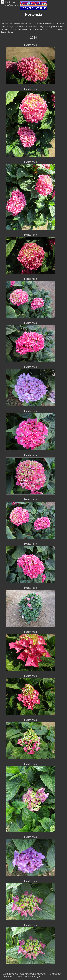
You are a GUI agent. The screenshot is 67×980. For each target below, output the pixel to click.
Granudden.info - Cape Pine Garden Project (24, 973)
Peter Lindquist (33, 976)
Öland (19, 976)
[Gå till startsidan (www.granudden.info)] (33, 9)
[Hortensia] (30, 83)
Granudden (55, 973)
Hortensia (10, 2)
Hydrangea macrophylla (17, 5)
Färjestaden (7, 976)
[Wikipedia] (2, 3)
